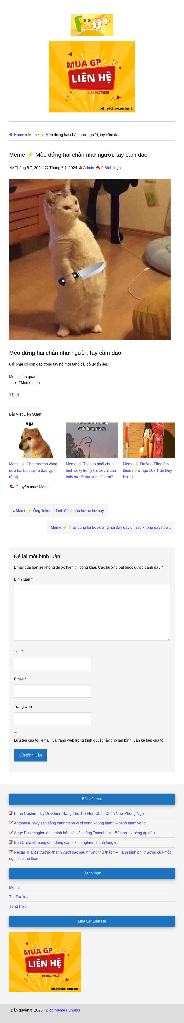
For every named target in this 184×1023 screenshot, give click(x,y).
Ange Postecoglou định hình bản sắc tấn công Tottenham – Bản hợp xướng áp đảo (84, 833)
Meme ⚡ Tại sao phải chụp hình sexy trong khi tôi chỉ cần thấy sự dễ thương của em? (91, 470)
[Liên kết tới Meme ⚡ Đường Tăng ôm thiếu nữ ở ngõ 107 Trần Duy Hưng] (149, 425)
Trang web (23, 707)
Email (20, 679)
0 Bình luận (111, 168)
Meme (44, 487)
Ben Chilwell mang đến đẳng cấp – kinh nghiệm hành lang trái (67, 842)
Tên (18, 652)
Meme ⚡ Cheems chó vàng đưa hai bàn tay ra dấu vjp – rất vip (33, 470)
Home (19, 135)
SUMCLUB (163, 1010)
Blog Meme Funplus (92, 25)
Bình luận (23, 579)
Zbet (85, 1010)
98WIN (97, 1016)
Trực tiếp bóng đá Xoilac (110, 1010)
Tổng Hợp (18, 906)
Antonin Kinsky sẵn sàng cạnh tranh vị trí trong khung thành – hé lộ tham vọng (80, 823)
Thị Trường (19, 897)
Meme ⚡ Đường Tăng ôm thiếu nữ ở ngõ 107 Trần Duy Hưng (147, 470)
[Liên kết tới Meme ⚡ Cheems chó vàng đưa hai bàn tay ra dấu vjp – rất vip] (35, 425)
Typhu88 (74, 1016)
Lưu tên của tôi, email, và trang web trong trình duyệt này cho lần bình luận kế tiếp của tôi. (89, 740)
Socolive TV (142, 1010)
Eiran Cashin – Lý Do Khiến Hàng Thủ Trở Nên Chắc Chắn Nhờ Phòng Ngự (79, 814)
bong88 (110, 1016)
